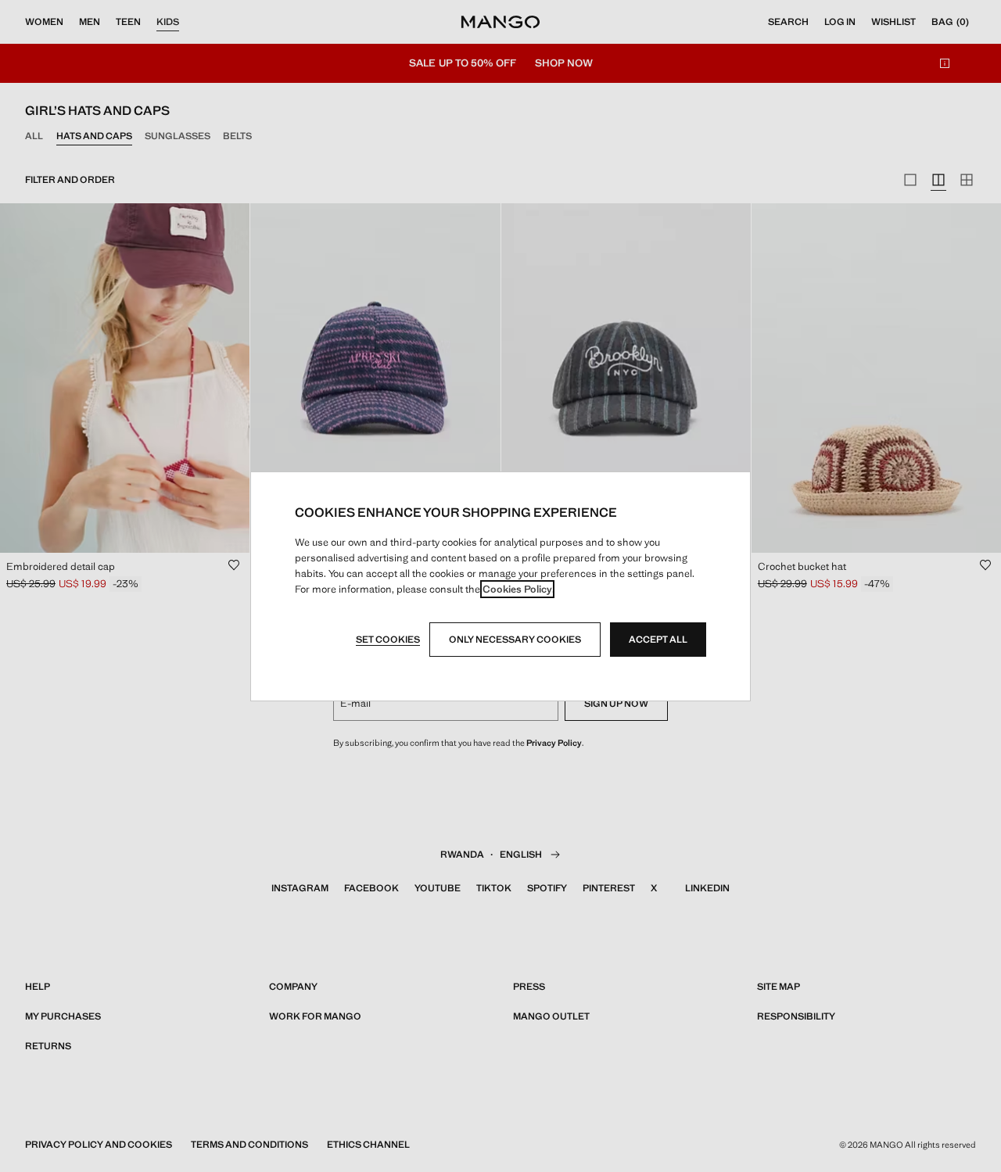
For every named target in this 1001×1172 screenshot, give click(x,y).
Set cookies (388, 639)
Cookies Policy (517, 589)
